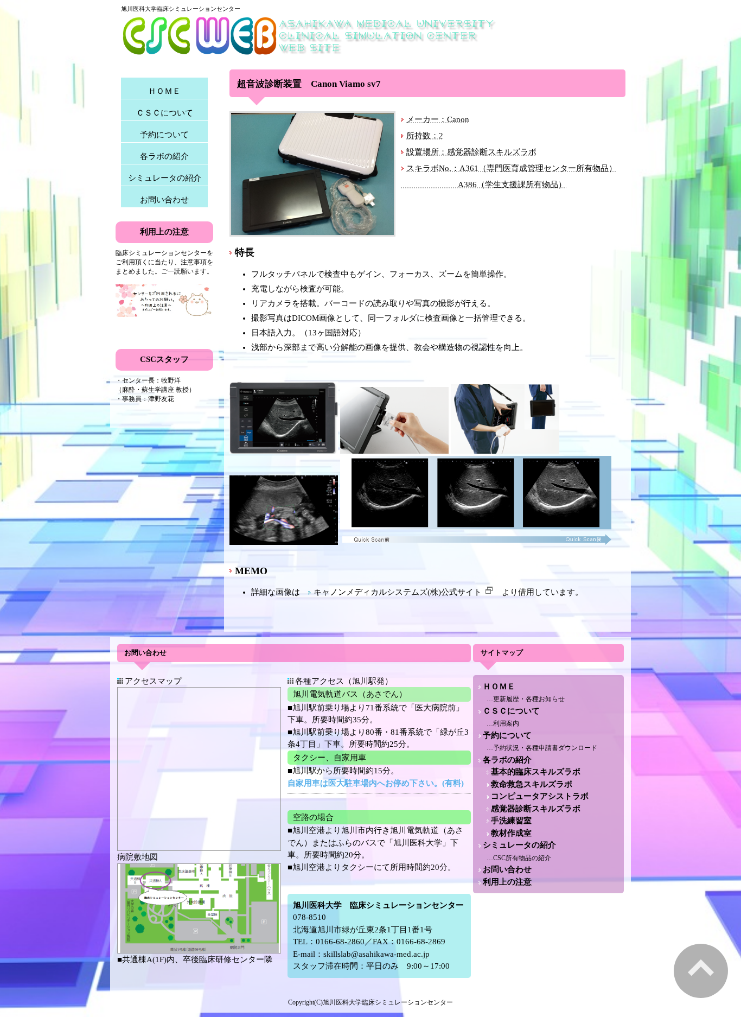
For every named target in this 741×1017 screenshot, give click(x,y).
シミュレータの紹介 (164, 178)
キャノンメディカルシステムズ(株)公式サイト (398, 592)
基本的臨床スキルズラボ (535, 771)
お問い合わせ (164, 199)
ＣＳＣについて (164, 113)
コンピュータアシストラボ (540, 796)
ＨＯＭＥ (164, 91)
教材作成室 (511, 833)
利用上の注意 (507, 882)
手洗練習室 (511, 820)
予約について (164, 134)
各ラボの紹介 (164, 156)
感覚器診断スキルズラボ (535, 808)
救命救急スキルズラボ (531, 784)
